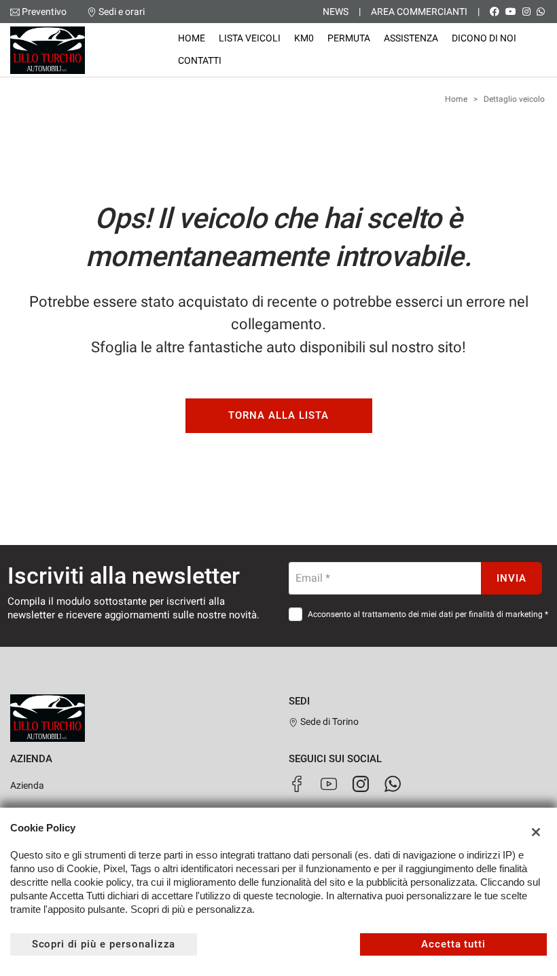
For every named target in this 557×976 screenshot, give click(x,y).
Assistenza (411, 38)
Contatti (199, 60)
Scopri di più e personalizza (104, 944)
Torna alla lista (278, 415)
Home (191, 38)
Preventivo (44, 11)
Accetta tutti (453, 944)
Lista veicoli (250, 38)
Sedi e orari (121, 11)
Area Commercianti (419, 11)
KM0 (304, 38)
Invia (511, 578)
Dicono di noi (484, 38)
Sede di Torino (328, 721)
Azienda (27, 785)
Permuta (348, 38)
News (335, 11)
